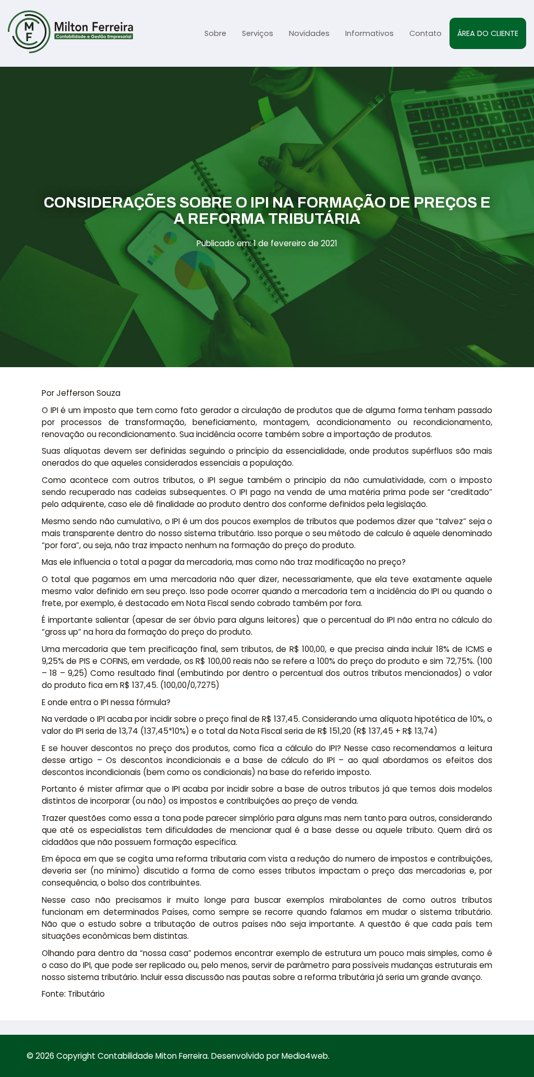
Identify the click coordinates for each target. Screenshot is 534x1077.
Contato (425, 33)
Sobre (215, 33)
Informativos (369, 33)
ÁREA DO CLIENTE (487, 33)
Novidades (309, 33)
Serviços (257, 33)
